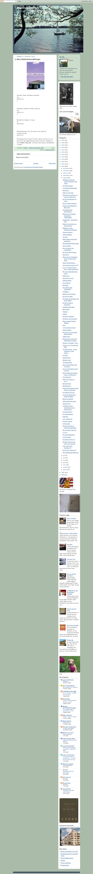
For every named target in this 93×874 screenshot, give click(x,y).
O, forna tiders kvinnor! (69, 327)
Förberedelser (66, 722)
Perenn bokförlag (66, 863)
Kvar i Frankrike (71, 518)
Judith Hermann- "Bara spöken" (68, 533)
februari (65, 467)
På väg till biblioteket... (69, 435)
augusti (65, 177)
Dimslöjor (69, 544)
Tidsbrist (65, 311)
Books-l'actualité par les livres (69, 851)
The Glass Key (67, 377)
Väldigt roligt (66, 336)
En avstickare (66, 283)
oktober (65, 173)
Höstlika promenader (69, 307)
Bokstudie (65, 285)
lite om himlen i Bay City (69, 430)
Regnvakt (65, 784)
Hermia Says (66, 783)
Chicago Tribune (67, 421)
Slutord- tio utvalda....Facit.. (70, 343)
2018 (63, 147)
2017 (63, 150)
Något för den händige (69, 294)
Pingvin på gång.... (68, 232)
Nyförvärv (65, 416)
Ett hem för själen (68, 296)
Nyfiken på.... (66, 276)
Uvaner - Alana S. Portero (69, 716)
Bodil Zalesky (67, 721)
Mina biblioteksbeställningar (71, 452)
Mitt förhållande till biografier (71, 243)
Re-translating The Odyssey (70, 687)
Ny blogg (65, 778)
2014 (63, 157)
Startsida (35, 163)
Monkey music (67, 360)
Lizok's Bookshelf (68, 746)
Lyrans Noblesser (68, 680)
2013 (63, 159)
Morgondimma (67, 383)
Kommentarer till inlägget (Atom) (33, 167)
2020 (63, 142)
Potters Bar (70, 640)
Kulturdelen (66, 699)
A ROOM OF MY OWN (69, 691)
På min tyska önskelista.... (70, 203)
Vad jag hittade (67, 330)
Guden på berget (67, 734)
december (66, 168)
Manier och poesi (68, 732)
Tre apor (65, 237)
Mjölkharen (66, 681)
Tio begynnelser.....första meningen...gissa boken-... (70, 351)
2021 (63, 140)
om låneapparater (68, 186)
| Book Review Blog (69, 738)
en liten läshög (67, 437)
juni (64, 458)
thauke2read (67, 789)
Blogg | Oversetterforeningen (69, 707)
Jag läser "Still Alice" (68, 316)
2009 (63, 472)
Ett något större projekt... (70, 252)
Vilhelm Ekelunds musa (69, 401)
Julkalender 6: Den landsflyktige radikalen (72, 592)
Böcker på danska (68, 399)
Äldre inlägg (52, 163)
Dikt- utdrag (66, 309)
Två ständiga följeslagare (70, 188)
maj (64, 460)
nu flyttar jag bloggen (68, 728)
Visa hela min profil (67, 76)
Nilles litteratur (67, 715)
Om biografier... (67, 246)
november (66, 170)
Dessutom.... (66, 190)
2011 (63, 164)
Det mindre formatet (73, 625)
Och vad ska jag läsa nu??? (71, 265)
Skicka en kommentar (22, 157)
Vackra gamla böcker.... (69, 263)
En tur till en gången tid (69, 450)
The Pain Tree (71, 559)
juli (64, 455)
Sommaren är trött (68, 278)
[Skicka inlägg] (52, 148)
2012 (63, 161)
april (64, 462)
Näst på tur (66, 254)
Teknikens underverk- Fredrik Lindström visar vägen (70, 181)
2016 (63, 152)
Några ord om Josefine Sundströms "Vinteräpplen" (69, 215)
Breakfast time (67, 386)
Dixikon (63, 860)
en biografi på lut (67, 412)
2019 (63, 145)
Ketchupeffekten (67, 234)
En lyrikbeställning (68, 414)
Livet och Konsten (68, 755)
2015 (63, 154)
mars (64, 465)
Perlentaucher (65, 865)
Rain (64, 325)
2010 (63, 166)
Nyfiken (65, 314)
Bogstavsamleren (68, 764)
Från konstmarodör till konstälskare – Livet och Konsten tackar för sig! (69, 758)
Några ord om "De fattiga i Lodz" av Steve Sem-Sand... (70, 258)
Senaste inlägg (18, 163)
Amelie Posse (66, 357)
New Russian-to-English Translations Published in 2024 (69, 749)
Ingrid (71, 60)
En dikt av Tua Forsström (70, 319)
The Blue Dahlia (67, 362)
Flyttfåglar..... (66, 291)
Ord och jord (67, 777)
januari (65, 469)
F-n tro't (65, 432)
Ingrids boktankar (28, 7)
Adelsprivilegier (67, 280)
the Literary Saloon (69, 685)
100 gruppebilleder (67, 765)
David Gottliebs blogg (67, 858)
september (66, 175)
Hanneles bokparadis (69, 727)
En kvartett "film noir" (69, 392)
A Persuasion (66, 423)
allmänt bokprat (49, 150)
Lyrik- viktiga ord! (67, 419)
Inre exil (65, 770)
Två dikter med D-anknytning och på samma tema (69, 407)
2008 (63, 475)
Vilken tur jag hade (68, 193)
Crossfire (65, 355)
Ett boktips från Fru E (69, 439)
